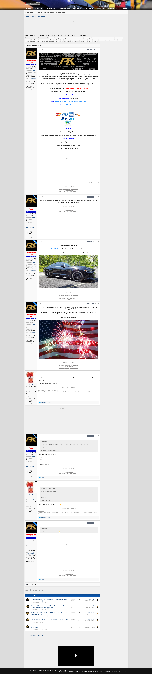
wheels (82, 41)
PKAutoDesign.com (71, 104)
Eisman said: (44, 441)
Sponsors (77, 671)
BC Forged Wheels (64, 189)
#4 (98, 303)
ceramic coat (101, 38)
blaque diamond (79, 38)
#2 (98, 197)
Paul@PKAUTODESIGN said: (48, 488)
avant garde (58, 38)
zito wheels (94, 41)
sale (107, 39)
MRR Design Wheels (64, 191)
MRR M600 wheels (55, 248)
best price (71, 38)
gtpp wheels (43, 39)
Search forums (49, 12)
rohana (90, 39)
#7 (98, 483)
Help (112, 671)
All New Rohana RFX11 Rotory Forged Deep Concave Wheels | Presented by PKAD (49, 613)
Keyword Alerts (64, 9)
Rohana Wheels (74, 191)
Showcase (89, 9)
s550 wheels (102, 39)
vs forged (77, 41)
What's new (51, 9)
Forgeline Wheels (68, 190)
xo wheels (88, 41)
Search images (62, 12)
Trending (39, 12)
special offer (40, 41)
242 (32, 68)
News (29, 9)
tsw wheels (51, 41)
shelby (120, 39)
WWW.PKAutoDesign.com (31, 79)
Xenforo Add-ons (59, 670)
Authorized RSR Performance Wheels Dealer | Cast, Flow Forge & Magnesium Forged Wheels (48, 607)
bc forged (64, 38)
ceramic (94, 38)
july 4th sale (57, 39)
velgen (57, 41)
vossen (72, 41)
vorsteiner (66, 41)
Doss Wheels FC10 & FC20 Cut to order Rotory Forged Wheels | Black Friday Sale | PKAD (50, 620)
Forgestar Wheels (73, 189)
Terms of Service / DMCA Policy (95, 671)
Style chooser (62, 671)
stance (46, 41)
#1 (98, 49)
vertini (61, 41)
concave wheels (110, 38)
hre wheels (50, 39)
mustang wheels (75, 39)
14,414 (33, 70)
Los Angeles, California (30, 76)
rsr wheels (95, 39)
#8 (98, 523)
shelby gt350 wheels (31, 41)
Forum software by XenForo (38, 670)
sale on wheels (113, 39)
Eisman (31, 384)
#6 (98, 436)
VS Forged (68, 193)
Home (115, 671)
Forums (39, 9)
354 (33, 390)
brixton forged (87, 38)
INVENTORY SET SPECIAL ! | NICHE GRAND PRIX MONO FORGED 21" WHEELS (50, 627)
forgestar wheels (35, 39)
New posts (30, 12)
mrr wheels (67, 39)
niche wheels (83, 39)
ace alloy (51, 38)
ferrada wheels (118, 38)
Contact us (84, 671)
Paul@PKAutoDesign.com (62, 101)
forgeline (28, 39)
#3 (98, 241)
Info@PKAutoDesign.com (78, 101)
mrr (62, 39)
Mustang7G (77, 9)
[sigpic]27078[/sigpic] (68, 186)
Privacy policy (107, 671)
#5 (98, 373)
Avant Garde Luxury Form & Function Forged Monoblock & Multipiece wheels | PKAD (49, 600)
